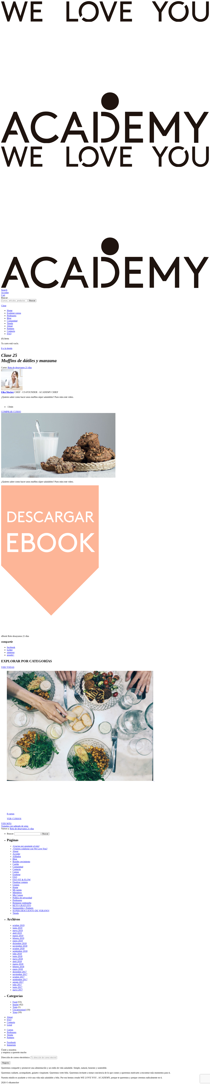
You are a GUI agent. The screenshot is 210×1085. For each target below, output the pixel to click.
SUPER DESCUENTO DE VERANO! (31, 910)
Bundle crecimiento (21, 861)
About (10, 326)
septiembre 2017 (20, 979)
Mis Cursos (18, 895)
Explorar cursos (14, 313)
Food (15, 1002)
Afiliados (17, 856)
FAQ (9, 333)
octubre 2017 (18, 977)
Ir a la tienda (6, 348)
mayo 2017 (18, 990)
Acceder (5, 292)
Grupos (16, 885)
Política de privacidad (22, 897)
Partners (10, 328)
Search (4, 290)
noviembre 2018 (20, 946)
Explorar (16, 874)
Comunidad (12, 321)
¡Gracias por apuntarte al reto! (26, 846)
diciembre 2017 (20, 972)
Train (15, 1007)
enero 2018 (18, 969)
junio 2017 (17, 987)
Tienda (10, 323)
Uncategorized (19, 1010)
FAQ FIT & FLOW (22, 879)
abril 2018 (17, 961)
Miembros (17, 892)
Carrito (16, 864)
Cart (3, 295)
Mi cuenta (17, 890)
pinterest (10, 652)
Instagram (11, 1045)
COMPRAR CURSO (11, 411)
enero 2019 (18, 941)
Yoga (15, 1012)
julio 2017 (17, 984)
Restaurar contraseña (22, 903)
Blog (9, 318)
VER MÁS (6, 823)
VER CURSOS (14, 818)
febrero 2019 (18, 938)
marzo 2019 (18, 935)
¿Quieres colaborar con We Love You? (30, 848)
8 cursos (10, 814)
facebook (11, 647)
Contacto (11, 331)
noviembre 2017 (20, 974)
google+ (10, 655)
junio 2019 (17, 928)
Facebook (11, 1042)
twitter (10, 650)
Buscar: (4, 298)
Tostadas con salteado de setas (14, 826)
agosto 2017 (18, 982)
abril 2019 (17, 933)
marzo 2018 (18, 964)
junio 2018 (17, 956)
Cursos (16, 872)
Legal (9, 1025)
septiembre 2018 (20, 951)
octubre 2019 (18, 925)
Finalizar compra (20, 882)
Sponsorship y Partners (23, 908)
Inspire (16, 1004)
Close (3, 305)
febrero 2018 (18, 966)
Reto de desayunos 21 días (20, 367)
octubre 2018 (18, 948)
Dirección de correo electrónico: (16, 1057)
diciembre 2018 (20, 943)
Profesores (11, 315)
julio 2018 (17, 953)
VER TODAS (7, 667)
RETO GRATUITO (22, 905)
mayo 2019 (18, 930)
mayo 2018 (18, 959)
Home (9, 310)
